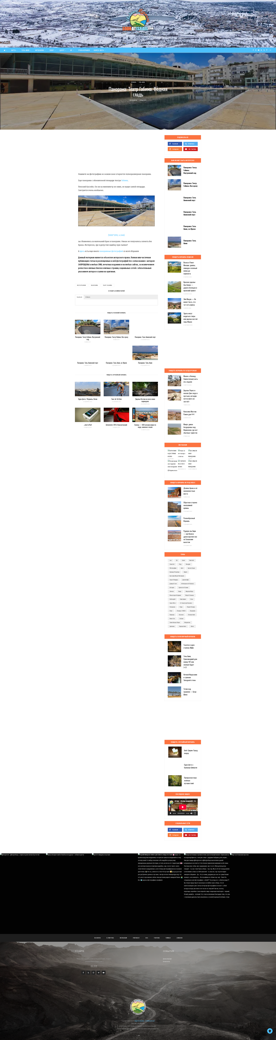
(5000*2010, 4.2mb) (116, 235)
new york (191, 560)
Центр (62, 50)
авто (182, 568)
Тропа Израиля (84, 50)
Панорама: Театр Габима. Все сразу (116, 337)
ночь (191, 599)
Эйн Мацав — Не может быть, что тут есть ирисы (189, 302)
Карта (13, 50)
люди (179, 591)
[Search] (270, 50)
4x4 (171, 560)
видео (185, 572)
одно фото (173, 603)
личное (172, 591)
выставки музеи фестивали (177, 576)
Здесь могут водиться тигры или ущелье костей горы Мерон (190, 317)
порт (171, 611)
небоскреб (172, 599)
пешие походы (191, 607)
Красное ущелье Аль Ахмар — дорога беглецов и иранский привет (190, 286)
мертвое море (189, 591)
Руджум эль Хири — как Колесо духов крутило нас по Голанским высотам (190, 536)
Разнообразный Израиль (189, 519)
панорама (94, 285)
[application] (183, 807)
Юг (71, 50)
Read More (94, 966)
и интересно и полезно (187, 583)
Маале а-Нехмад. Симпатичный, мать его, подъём (190, 379)
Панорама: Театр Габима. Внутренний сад (87, 338)
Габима (124, 180)
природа (172, 615)
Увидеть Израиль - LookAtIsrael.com (145, 1021)
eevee (183, 560)
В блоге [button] (88, 297)
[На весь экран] (195, 813)
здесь (82, 251)
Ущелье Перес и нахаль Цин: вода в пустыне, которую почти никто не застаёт (190, 396)
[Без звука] (191, 813)
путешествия (191, 615)
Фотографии (81, 285)
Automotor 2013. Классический (116, 425)
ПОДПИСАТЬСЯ (139, 873)
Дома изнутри (167, 959)
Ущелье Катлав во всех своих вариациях (145, 400)
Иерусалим (39, 50)
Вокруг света (99, 50)
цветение (172, 626)
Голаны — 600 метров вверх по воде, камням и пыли (145, 426)
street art (172, 564)
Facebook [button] (79, 297)
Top (138, 1035)
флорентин (187, 622)
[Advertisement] (116, 152)
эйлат (192, 626)
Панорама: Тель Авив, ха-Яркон (116, 363)
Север (52, 50)
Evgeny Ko (134, 100)
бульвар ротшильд (174, 572)
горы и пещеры (174, 580)
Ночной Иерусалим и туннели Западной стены (190, 677)
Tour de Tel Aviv (116, 399)
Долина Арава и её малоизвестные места (190, 491)
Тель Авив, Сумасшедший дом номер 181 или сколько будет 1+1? (190, 662)
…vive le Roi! (88, 425)
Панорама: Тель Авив (145, 363)
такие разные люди (175, 622)
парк (181, 607)
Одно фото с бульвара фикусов (190, 766)
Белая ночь (166, 961)
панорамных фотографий (111, 251)
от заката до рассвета (186, 603)
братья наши (191, 568)
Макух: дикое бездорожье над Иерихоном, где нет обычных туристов (190, 428)
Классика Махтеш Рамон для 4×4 (189, 413)
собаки (181, 618)
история (172, 587)
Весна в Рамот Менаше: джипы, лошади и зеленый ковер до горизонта (190, 268)
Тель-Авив (25, 50)
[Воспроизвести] (170, 813)
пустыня (181, 615)
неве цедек (183, 599)
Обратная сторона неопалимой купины (190, 505)
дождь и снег (173, 583)
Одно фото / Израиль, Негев (87, 399)
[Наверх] (270, 1031)
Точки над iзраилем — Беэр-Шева (190, 692)
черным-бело (182, 626)
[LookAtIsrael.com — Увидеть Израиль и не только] (138, 19)
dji (176, 560)
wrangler (188, 564)
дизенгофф (185, 580)
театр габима (107, 285)
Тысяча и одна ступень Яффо (188, 646)
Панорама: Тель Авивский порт (145, 337)
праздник (192, 611)
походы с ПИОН (181, 611)
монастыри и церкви (175, 595)
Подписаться (173, 470)
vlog (180, 564)
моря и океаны (189, 595)
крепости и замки (183, 587)
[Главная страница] (5, 50)
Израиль (133, 82)
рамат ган (172, 618)
